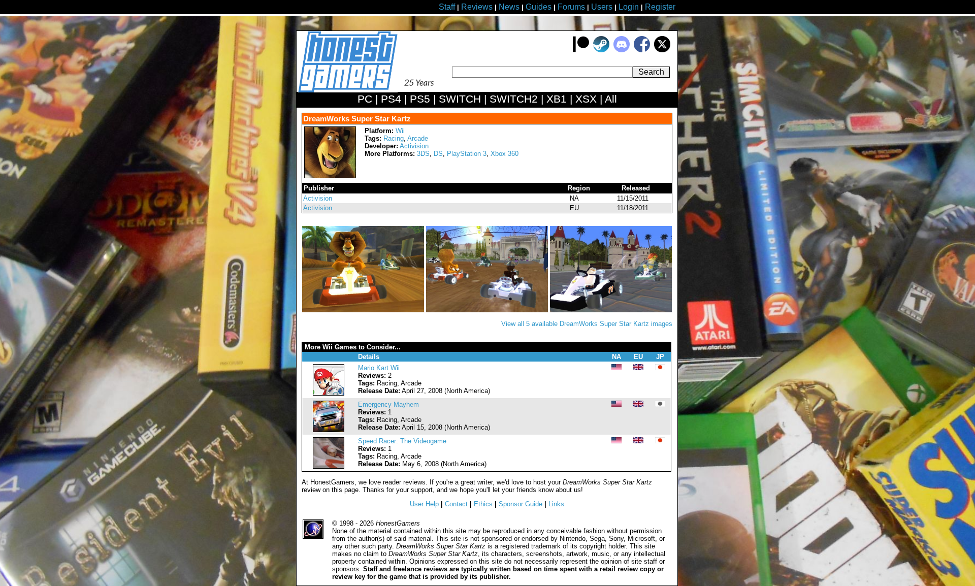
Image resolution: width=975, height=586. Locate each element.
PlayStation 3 (466, 153)
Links (556, 504)
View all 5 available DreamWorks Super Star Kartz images (586, 324)
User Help (424, 504)
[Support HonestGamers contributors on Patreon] (581, 50)
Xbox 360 (504, 153)
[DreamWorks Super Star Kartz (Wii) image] (364, 310)
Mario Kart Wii (379, 368)
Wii (400, 131)
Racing (393, 138)
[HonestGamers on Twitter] (662, 50)
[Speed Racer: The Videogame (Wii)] (328, 466)
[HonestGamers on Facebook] (642, 50)
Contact (456, 504)
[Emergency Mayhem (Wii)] (328, 430)
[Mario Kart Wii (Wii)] (328, 393)
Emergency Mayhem (388, 404)
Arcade (417, 138)
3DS (423, 153)
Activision (414, 146)
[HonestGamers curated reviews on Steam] (601, 50)
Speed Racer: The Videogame (402, 441)
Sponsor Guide (520, 504)
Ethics (483, 504)
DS (438, 153)
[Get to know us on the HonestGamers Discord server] (621, 50)
